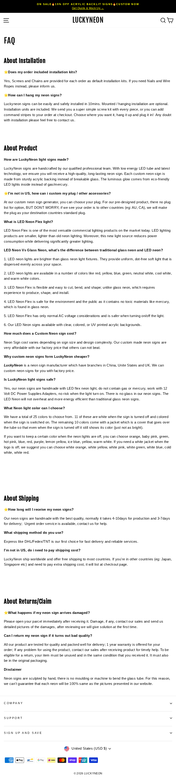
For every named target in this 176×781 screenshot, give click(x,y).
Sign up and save (23, 732)
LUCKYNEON (88, 20)
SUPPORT (13, 717)
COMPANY (13, 703)
